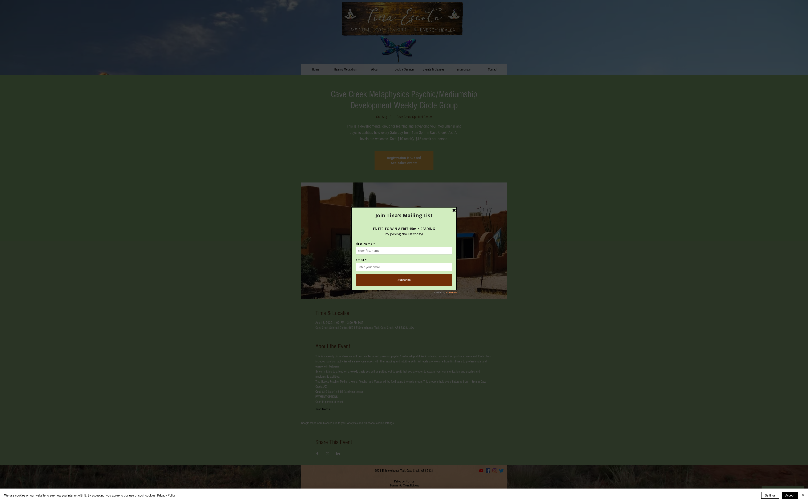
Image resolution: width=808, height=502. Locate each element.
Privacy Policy (166, 495)
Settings (770, 495)
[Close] (802, 495)
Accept (789, 495)
